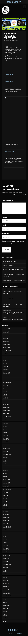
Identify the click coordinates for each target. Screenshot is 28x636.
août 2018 (5, 567)
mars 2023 (5, 398)
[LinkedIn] (12, 2)
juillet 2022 (5, 423)
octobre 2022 (6, 413)
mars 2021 (5, 470)
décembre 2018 (6, 555)
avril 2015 (5, 614)
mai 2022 (5, 429)
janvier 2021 (6, 476)
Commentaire (7, 201)
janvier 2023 (6, 404)
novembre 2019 (6, 520)
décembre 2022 (6, 407)
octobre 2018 (6, 561)
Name (4, 217)
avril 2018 (5, 577)
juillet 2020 (5, 495)
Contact (10, 627)
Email (4, 225)
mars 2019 (5, 545)
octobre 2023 (6, 379)
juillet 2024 (5, 357)
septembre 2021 (7, 454)
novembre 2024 (6, 347)
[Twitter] (10, 2)
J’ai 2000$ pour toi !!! (8, 265)
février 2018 (6, 583)
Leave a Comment (18, 42)
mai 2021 (5, 464)
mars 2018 (5, 580)
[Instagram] (17, 2)
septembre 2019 (7, 526)
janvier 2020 (6, 514)
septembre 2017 (7, 596)
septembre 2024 (7, 350)
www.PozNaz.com (9, 151)
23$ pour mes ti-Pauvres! (9, 261)
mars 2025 (5, 338)
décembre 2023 (6, 372)
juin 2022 (5, 426)
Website (5, 233)
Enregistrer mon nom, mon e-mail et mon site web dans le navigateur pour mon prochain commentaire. (14, 243)
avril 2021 (5, 467)
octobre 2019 (6, 523)
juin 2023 (5, 388)
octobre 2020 (6, 486)
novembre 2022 (6, 410)
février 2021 (6, 473)
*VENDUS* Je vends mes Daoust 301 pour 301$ (12, 292)
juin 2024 (5, 360)
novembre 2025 (6, 328)
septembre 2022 (7, 416)
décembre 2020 (6, 479)
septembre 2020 (7, 489)
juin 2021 (5, 460)
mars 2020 (5, 508)
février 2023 (6, 401)
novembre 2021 (6, 448)
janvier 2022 (6, 442)
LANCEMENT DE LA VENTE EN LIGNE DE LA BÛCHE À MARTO (13, 312)
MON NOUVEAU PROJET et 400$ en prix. (13, 270)
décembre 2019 (6, 517)
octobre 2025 (6, 332)
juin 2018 (5, 570)
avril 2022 (5, 432)
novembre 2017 (6, 592)
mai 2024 (5, 363)
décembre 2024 (6, 344)
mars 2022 (5, 435)
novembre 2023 (6, 376)
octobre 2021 (6, 451)
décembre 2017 (6, 589)
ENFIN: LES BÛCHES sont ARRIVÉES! (13, 319)
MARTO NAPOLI (19, 633)
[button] (24, 6)
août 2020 (5, 492)
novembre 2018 (6, 558)
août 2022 (5, 420)
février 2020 (6, 511)
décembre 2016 (6, 605)
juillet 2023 (5, 385)
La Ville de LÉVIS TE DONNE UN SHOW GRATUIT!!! (13, 275)
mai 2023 (5, 391)
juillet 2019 (5, 533)
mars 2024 (5, 366)
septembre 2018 (7, 564)
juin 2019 (5, 536)
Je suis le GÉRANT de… (9, 299)
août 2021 (5, 457)
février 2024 (6, 369)
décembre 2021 (6, 445)
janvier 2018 (6, 586)
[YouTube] (15, 2)
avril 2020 (5, 504)
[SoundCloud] (20, 2)
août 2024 (5, 354)
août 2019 (5, 530)
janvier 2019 (6, 552)
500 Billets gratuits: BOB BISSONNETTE (14, 280)
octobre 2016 (6, 608)
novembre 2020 (6, 482)
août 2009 (5, 621)
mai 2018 (5, 574)
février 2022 (6, 438)
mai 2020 (5, 501)
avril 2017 (5, 602)
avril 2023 (5, 394)
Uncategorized (8, 42)
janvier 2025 (6, 341)
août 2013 (5, 618)
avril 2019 (5, 542)
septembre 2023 (7, 382)
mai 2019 (5, 539)
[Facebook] (8, 2)
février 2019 (6, 548)
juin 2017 (5, 599)
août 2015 (5, 611)
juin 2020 (5, 498)
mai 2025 (5, 335)
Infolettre (17, 627)
